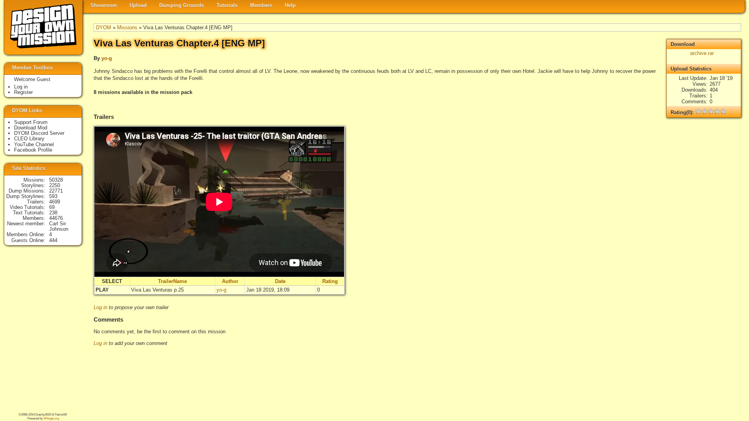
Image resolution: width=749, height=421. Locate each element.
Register (23, 92)
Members (261, 5)
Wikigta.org (51, 418)
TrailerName (172, 281)
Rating (330, 281)
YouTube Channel (34, 144)
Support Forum (31, 122)
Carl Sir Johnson (58, 226)
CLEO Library (29, 139)
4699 (54, 202)
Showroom (104, 5)
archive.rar (702, 53)
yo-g (106, 58)
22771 (56, 191)
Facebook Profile (33, 150)
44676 (56, 218)
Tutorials (227, 5)
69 (52, 207)
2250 (54, 185)
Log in (100, 307)
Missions (127, 27)
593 (53, 196)
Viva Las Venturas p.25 (157, 290)
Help (290, 5)
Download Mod (30, 128)
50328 (56, 180)
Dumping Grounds (181, 5)
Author (230, 281)
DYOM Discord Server (39, 133)
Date (280, 281)
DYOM (103, 27)
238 (53, 213)
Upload (138, 5)
